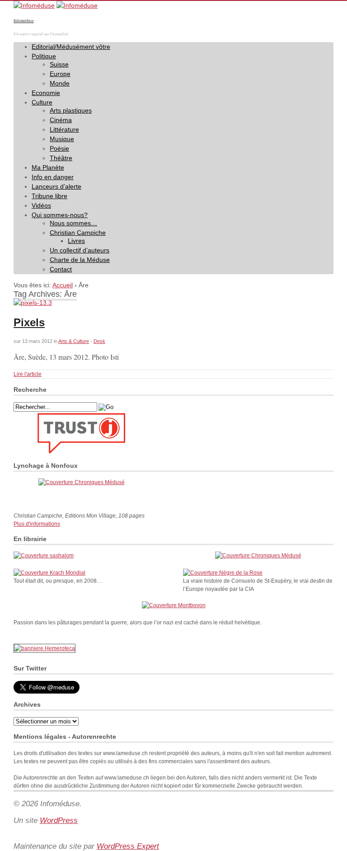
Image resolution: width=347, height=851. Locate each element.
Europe (60, 73)
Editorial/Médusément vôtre (71, 46)
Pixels (29, 322)
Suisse (59, 64)
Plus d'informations (37, 524)
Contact (61, 269)
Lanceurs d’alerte (56, 186)
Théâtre (61, 158)
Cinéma (61, 120)
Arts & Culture (73, 341)
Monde (60, 83)
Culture (42, 102)
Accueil (62, 285)
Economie (46, 92)
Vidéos (41, 205)
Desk (99, 341)
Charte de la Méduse (80, 259)
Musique (62, 139)
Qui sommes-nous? (60, 215)
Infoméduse (24, 21)
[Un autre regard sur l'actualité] (34, 5)
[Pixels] (33, 302)
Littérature (64, 129)
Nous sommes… (73, 223)
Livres (76, 240)
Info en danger (53, 177)
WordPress (59, 820)
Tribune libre (49, 196)
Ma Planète (48, 167)
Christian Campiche (78, 232)
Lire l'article (28, 374)
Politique (44, 56)
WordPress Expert (128, 846)
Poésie (59, 148)
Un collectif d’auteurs (79, 250)
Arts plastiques (71, 110)
